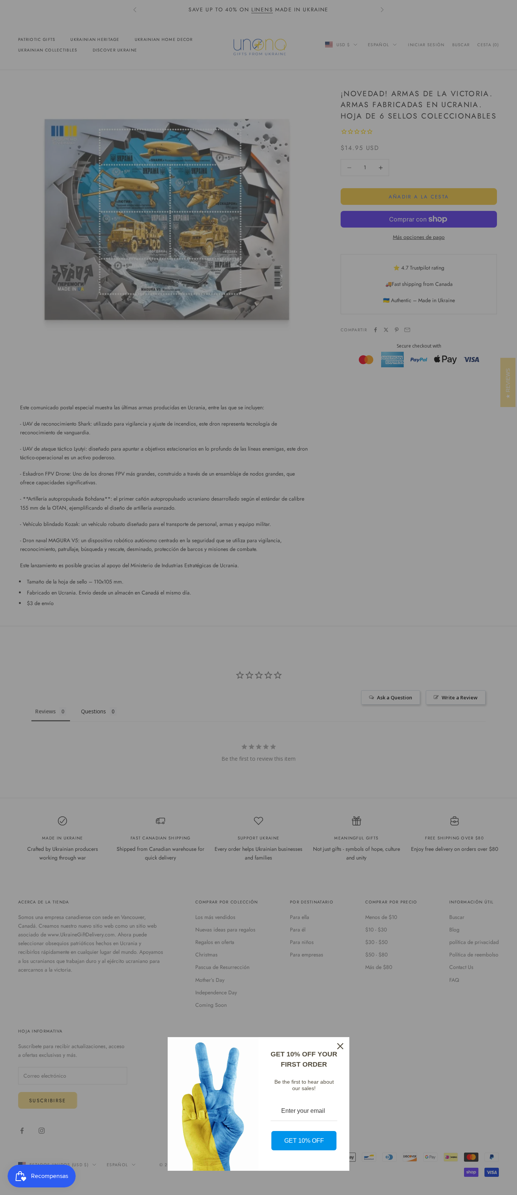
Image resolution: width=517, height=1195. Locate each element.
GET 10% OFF (304, 1140)
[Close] (340, 1046)
